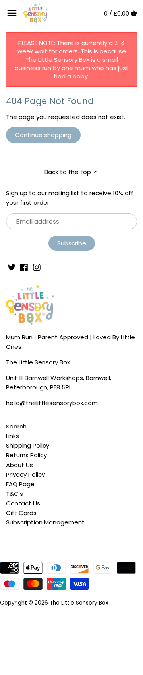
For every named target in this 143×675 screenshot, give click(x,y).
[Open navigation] (12, 13)
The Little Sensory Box (79, 603)
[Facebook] (24, 266)
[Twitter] (11, 266)
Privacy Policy (25, 474)
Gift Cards (21, 513)
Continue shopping (43, 135)
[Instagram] (37, 266)
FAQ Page (20, 484)
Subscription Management (45, 522)
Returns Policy (26, 455)
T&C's (14, 493)
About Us (19, 465)
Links (12, 436)
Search (16, 426)
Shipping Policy (27, 445)
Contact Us (23, 503)
